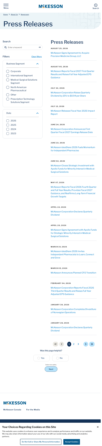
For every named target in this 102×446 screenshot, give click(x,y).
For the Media (33, 409)
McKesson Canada (12, 409)
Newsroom (25, 14)
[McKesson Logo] (51, 402)
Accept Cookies (71, 442)
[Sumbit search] (40, 47)
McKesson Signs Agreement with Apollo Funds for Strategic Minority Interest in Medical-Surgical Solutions (74, 233)
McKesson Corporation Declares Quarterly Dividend (71, 213)
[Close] (98, 427)
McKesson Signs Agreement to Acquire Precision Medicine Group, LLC (70, 54)
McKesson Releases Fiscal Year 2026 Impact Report (73, 112)
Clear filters (36, 56)
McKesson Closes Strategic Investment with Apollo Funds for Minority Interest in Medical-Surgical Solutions (73, 168)
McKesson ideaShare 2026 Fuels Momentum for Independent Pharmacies (73, 149)
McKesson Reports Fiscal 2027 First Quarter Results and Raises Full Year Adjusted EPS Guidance (72, 74)
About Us (14, 14)
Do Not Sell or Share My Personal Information (41, 442)
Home (5, 14)
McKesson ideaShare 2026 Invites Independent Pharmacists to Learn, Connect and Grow (72, 254)
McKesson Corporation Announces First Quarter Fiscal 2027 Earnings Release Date (72, 131)
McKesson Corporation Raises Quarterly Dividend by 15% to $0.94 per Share (70, 94)
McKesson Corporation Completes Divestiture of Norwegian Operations (73, 311)
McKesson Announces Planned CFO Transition (73, 272)
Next (51, 369)
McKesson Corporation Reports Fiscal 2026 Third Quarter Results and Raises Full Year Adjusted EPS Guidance (72, 291)
